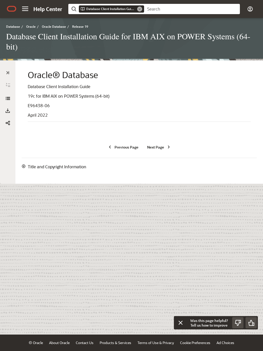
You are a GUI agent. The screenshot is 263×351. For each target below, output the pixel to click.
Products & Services (115, 342)
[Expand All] (8, 85)
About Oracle (59, 342)
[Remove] (140, 9)
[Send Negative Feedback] (237, 322)
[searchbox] (192, 9)
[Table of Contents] (7, 72)
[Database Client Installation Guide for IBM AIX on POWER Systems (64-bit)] (7, 98)
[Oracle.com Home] (11, 8)
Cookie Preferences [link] (195, 342)
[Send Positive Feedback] (251, 322)
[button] (25, 8)
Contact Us (84, 342)
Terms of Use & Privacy (155, 342)
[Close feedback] (180, 322)
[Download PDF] (7, 110)
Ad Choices (225, 342)
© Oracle (36, 342)
